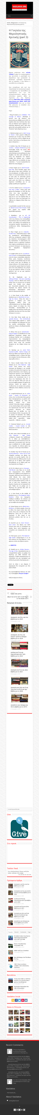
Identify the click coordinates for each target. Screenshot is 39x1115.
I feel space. (14, 536)
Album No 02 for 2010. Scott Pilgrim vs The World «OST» (17, 597)
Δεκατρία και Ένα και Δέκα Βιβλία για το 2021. (19, 671)
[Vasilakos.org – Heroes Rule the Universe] (19, 9)
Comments (23, 932)
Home (8, 23)
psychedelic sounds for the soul (19, 206)
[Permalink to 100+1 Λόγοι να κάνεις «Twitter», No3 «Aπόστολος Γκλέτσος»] (10, 968)
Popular (10, 932)
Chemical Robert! (16, 424)
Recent (16, 932)
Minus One (14, 332)
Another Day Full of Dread (18, 146)
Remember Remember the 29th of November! (21, 987)
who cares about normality (18, 433)
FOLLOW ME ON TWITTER (25, 874)
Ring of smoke (14, 115)
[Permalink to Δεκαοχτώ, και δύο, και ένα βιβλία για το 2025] (19, 614)
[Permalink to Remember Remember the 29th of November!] (10, 990)
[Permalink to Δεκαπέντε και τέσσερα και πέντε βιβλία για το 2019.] (19, 702)
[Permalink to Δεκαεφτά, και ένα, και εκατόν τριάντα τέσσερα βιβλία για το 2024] (19, 632)
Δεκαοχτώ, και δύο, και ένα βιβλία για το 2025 (19, 618)
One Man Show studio (18, 317)
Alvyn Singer (13, 168)
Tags (29, 932)
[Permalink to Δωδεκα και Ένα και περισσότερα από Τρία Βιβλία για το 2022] (19, 649)
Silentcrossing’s (14, 133)
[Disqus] (19, 738)
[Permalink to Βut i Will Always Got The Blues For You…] (10, 961)
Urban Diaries (15, 506)
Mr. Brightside (17, 277)
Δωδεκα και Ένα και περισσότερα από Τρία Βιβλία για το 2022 (18, 654)
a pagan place (14, 253)
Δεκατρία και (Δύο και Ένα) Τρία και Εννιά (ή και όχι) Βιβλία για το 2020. (19, 689)
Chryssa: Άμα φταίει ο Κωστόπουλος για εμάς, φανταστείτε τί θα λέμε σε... (20, 1051)
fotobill (13, 549)
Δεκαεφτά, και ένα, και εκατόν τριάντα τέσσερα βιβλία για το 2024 (18, 636)
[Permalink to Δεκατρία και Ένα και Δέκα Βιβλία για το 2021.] (19, 667)
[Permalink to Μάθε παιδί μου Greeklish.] (10, 954)
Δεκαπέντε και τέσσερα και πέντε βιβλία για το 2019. (19, 706)
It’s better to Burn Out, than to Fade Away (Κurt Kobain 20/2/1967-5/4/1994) (22, 937)
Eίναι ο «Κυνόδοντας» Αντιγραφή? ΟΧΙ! (20, 944)
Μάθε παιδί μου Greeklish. (21, 950)
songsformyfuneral (16, 393)
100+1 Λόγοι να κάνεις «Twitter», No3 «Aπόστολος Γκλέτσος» (21, 965)
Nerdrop (14, 350)
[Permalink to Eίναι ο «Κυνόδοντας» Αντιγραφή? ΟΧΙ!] (10, 947)
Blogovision (14, 23)
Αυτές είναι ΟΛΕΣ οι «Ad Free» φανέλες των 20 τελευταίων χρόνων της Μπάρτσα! (22, 980)
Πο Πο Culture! (14, 188)
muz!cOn (13, 523)
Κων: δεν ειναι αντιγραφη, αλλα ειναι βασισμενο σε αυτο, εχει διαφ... (21, 1081)
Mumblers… (14, 215)
